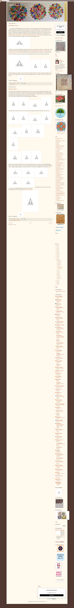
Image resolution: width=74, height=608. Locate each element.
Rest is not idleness (59, 360)
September (59, 264)
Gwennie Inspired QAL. (59, 163)
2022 (57, 245)
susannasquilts (16, 4)
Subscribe (60, 32)
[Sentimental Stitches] (60, 210)
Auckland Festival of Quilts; (60, 140)
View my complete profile (59, 70)
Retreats (19, 220)
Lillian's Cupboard (59, 395)
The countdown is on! (59, 343)
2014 (57, 256)
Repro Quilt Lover (59, 335)
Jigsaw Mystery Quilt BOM (60, 404)
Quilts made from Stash (59, 184)
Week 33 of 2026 (58, 304)
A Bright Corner (58, 327)
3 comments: (18, 218)
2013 (57, 257)
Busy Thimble (58, 379)
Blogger (45, 601)
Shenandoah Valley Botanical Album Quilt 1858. (60, 455)
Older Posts (50, 222)
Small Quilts (58, 190)
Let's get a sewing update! (59, 470)
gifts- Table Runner (59, 162)
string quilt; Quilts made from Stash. (60, 195)
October (58, 263)
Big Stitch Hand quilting (59, 146)
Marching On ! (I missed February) (59, 333)
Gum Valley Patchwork (60, 342)
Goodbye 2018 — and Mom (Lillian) (60, 397)
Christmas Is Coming (59, 297)
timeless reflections (59, 346)
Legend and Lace (59, 392)
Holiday (57, 170)
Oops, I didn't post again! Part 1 (60, 473)
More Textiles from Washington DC (59, 301)
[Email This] (21, 83)
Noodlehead (58, 353)
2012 (57, 259)
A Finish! (57, 434)
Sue (61, 60)
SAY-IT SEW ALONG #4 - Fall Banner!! (60, 308)
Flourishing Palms (59, 311)
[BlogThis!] (22, 83)
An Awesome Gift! (59, 437)
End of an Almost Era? (59, 358)
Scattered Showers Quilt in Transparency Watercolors (60, 328)
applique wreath (58, 451)
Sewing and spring (59, 351)
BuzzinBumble (58, 423)
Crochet (12, 84)
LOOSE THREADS (59, 296)
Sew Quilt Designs (59, 447)
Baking (57, 144)
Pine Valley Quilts (59, 443)
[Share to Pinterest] (25, 83)
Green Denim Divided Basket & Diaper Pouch (60, 355)
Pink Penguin (58, 382)
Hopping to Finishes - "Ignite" (60, 311)
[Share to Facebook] (24, 83)
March (58, 275)
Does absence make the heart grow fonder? (60, 466)
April (58, 274)
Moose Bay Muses (59, 357)
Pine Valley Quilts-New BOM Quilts (60, 444)
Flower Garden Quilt (59, 158)
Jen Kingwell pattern (59, 171)
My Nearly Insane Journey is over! (60, 462)
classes (57, 150)
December (58, 260)
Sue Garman (58, 407)
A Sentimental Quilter (59, 321)
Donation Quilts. (58, 156)
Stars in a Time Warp (59, 191)
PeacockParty (60, 116)
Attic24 (57, 339)
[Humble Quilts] (60, 224)
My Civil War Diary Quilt (60, 530)
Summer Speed (58, 340)
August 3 (57, 315)
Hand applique (58, 164)
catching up (58, 393)
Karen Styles (58, 479)
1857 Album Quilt (59, 138)
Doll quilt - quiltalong (59, 153)
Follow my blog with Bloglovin (59, 37)
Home (30, 222)
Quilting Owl (58, 416)
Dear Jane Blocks (58, 152)
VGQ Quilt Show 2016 (59, 200)
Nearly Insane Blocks (59, 177)
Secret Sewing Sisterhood (60, 385)
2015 (57, 255)
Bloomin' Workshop (59, 420)
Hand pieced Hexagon (59, 168)
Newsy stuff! (58, 414)
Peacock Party (58, 180)
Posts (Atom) (14, 224)
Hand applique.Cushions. (59, 165)
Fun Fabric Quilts (59, 469)
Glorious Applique (59, 433)
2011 (57, 280)
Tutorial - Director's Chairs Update (60, 430)
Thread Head (58, 303)
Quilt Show (58, 181)
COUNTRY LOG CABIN (60, 324)
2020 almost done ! (59, 364)
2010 (57, 281)
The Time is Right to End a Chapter (60, 347)
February (58, 277)
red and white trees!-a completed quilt (59, 401)
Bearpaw (57, 413)
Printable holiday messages (60, 383)
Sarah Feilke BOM (59, 187)
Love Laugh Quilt (59, 350)
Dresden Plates (58, 157)
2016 (57, 253)
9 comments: (18, 83)
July (58, 270)
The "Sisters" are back (59, 386)
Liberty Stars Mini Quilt (59, 322)
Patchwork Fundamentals (60, 403)
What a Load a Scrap (59, 439)
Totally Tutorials (58, 429)
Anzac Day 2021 (58, 361)
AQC (57, 139)
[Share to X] (23, 83)
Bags (57, 143)
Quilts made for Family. (59, 183)
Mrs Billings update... (59, 479)
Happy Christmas (58, 377)
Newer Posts (10, 222)
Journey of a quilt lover (60, 370)
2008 (57, 284)
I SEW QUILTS (58, 376)
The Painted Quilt (59, 436)
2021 (57, 246)
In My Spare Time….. (14, 25)
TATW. (57, 199)
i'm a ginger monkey (59, 475)
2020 (57, 248)
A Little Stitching (59, 453)
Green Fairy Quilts (59, 317)
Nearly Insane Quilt (59, 178)
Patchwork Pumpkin (28, 189)
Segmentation (58, 483)
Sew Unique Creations (59, 457)
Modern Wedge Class (59, 174)
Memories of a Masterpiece (60, 368)
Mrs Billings (58, 175)
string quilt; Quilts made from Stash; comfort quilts (60, 193)
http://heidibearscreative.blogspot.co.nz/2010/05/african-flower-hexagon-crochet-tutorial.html (26, 34)
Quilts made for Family (59, 182)
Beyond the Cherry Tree (59, 145)
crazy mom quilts (59, 399)
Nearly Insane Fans (59, 461)
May (58, 273)
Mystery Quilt (58, 176)
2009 (57, 282)
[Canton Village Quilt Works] (60, 551)
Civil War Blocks (58, 149)
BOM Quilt (58, 147)
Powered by (58, 35)
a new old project (58, 373)
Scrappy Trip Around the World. (59, 189)
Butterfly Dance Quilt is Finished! (59, 319)
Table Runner (58, 198)
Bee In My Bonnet (59, 306)
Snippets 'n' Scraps (59, 410)
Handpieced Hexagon (59, 169)
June (58, 271)
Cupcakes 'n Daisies (59, 367)
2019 (57, 249)
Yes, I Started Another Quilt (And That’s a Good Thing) (60, 337)
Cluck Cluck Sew (59, 389)
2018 (57, 251)
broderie (57, 364)
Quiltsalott (58, 450)
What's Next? (58, 440)
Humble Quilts (58, 299)
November (59, 261)
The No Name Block (59, 458)
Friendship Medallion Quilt (14, 220)
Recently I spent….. (13, 89)
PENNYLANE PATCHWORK (58, 483)
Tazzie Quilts (58, 314)
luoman (39, 601)
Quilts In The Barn (59, 465)
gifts (14, 84)
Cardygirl (57, 472)
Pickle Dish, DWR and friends (60, 417)
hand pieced (58, 166)
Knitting (57, 172)
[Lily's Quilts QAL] (58, 568)
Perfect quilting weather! (59, 411)
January (58, 278)
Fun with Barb (58, 331)
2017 (57, 252)
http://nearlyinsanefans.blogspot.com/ (60, 292)
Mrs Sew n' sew (58, 372)
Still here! (57, 380)
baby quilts (57, 141)
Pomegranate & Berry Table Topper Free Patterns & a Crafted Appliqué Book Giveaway (60, 425)
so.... (57, 476)
